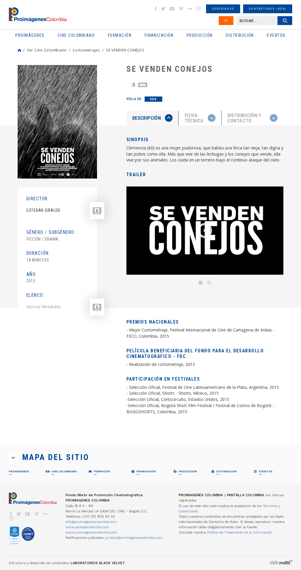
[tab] (152, 118)
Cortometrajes (86, 50)
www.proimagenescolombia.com (91, 532)
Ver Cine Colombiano (47, 50)
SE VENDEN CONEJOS (125, 50)
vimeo (181, 8)
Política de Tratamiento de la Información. (240, 532)
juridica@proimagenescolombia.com (133, 538)
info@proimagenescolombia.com (91, 522)
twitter (163, 8)
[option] (57, 122)
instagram (199, 8)
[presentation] (152, 118)
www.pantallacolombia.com (87, 527)
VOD (153, 99)
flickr (190, 8)
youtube (172, 8)
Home (19, 50)
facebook (155, 8)
